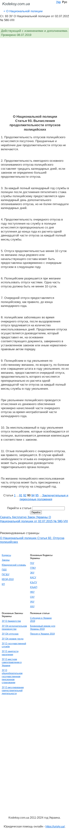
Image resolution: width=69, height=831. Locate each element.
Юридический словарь (14, 565)
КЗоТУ (33, 582)
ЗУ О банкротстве (11, 621)
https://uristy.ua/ (55, 826)
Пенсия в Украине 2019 (42, 633)
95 (37, 495)
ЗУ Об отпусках (10, 633)
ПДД (4, 569)
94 (32, 495)
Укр (58, 2)
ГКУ (32, 563)
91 (20, 495)
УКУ (32, 601)
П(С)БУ (5, 574)
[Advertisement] (34, 78)
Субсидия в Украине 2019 (41, 619)
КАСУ (33, 577)
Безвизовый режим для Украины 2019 (42, 627)
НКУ (32, 592)
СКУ (32, 597)
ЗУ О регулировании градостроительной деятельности (13, 690)
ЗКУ (32, 572)
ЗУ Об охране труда (12, 638)
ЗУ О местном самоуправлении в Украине (12, 662)
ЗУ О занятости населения (10, 653)
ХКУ (32, 606)
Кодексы (6, 555)
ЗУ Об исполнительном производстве (14, 627)
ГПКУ (33, 568)
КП (3, 584)
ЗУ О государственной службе (14, 645)
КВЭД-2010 (8, 579)
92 (24, 495)
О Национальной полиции (23, 11)
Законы (6, 560)
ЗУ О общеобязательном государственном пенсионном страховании (12, 676)
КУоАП (33, 587)
